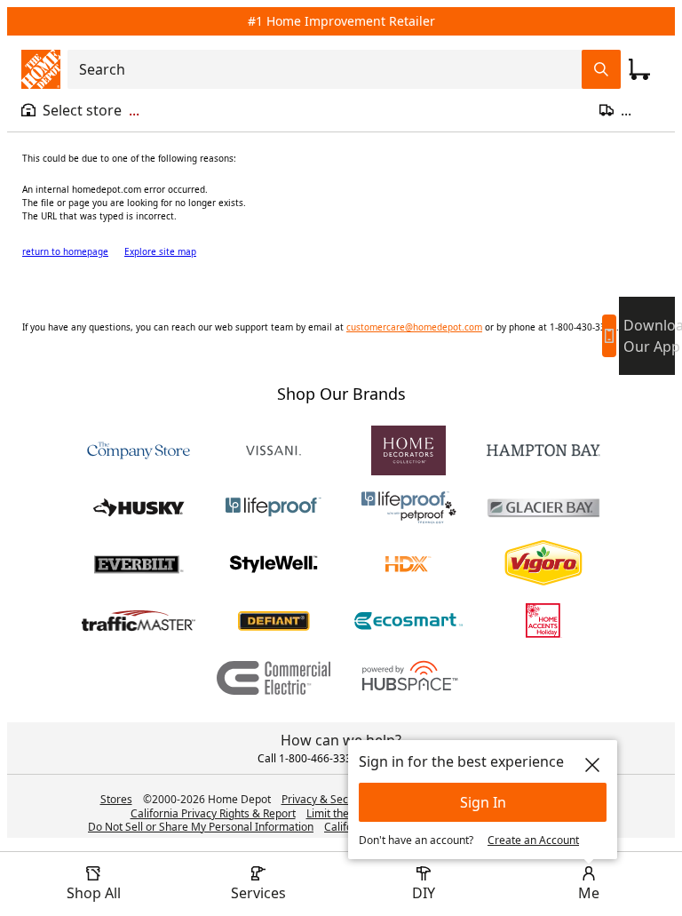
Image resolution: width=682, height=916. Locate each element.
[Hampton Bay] (543, 450)
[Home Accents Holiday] (543, 621)
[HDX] (408, 564)
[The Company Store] (138, 450)
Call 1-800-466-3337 (308, 758)
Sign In (483, 802)
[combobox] (330, 69)
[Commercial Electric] (273, 678)
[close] (592, 765)
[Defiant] (273, 621)
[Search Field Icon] (601, 69)
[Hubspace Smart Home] (408, 678)
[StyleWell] (273, 564)
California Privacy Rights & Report (213, 813)
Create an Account (533, 840)
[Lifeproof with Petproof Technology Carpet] (408, 507)
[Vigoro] (543, 564)
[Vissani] (273, 450)
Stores (116, 799)
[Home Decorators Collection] (408, 450)
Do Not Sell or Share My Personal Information (200, 826)
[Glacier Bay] (543, 507)
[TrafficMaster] (138, 621)
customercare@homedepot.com (414, 327)
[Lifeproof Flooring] (273, 507)
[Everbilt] (138, 564)
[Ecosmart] (408, 621)
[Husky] (138, 507)
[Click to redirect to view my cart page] (639, 69)
